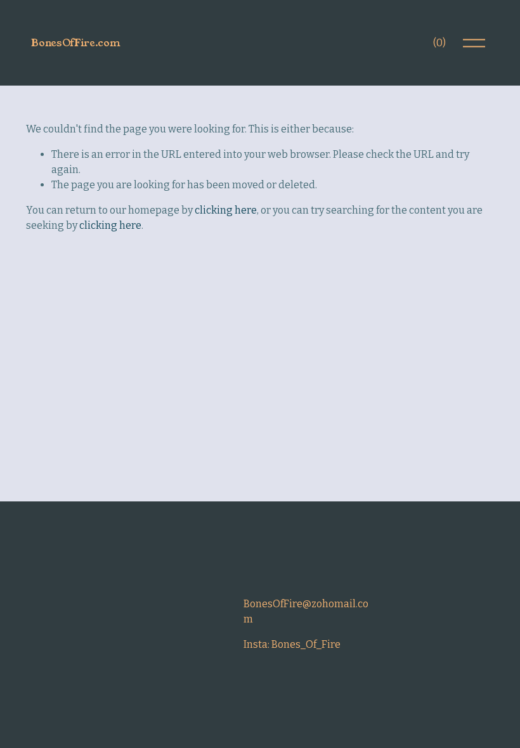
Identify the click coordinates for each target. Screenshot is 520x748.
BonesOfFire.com (75, 42)
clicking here (226, 210)
